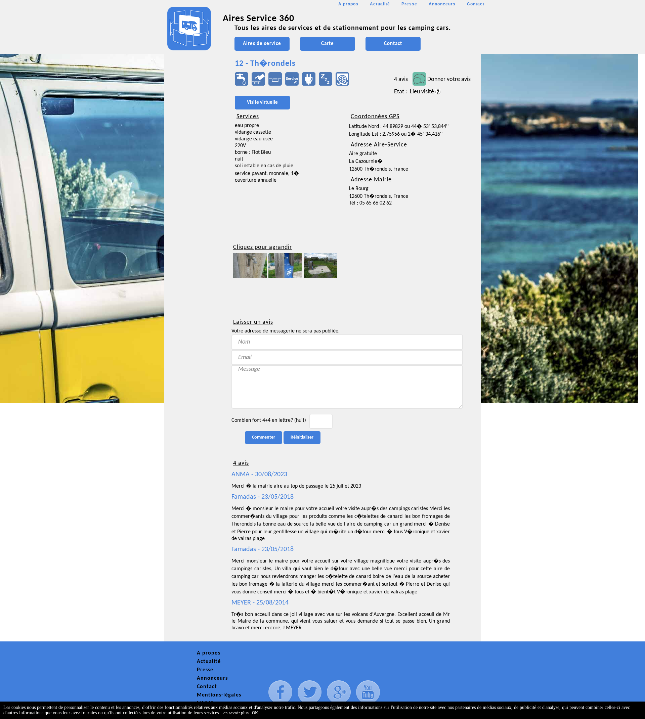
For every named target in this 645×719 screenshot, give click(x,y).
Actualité (380, 4)
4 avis (401, 79)
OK (255, 712)
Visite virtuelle (262, 102)
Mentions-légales (219, 695)
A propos (348, 4)
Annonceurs (442, 4)
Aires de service (262, 43)
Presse (409, 4)
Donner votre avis (449, 79)
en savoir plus (236, 712)
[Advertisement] (194, 200)
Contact (475, 4)
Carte (327, 43)
